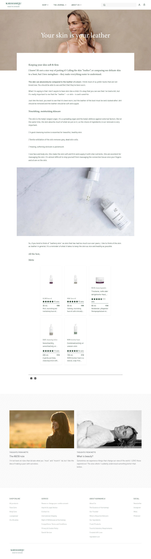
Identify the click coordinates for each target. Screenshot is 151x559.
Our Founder (94, 511)
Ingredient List (95, 536)
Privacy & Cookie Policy (49, 528)
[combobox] (118, 5)
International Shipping (49, 516)
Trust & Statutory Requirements (101, 528)
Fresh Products (95, 524)
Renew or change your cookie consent (54, 503)
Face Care (13, 507)
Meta (135, 511)
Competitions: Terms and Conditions (54, 524)
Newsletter (138, 503)
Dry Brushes (13, 520)
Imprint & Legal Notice (49, 507)
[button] (48, 301)
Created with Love (96, 532)
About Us (93, 503)
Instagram (137, 507)
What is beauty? (85, 456)
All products (13, 503)
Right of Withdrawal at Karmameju (53, 520)
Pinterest (137, 516)
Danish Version (46, 532)
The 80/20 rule (16, 456)
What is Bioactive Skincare (99, 516)
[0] (144, 4)
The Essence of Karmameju (99, 507)
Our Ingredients (95, 520)
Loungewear (13, 516)
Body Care (13, 511)
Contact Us (45, 511)
